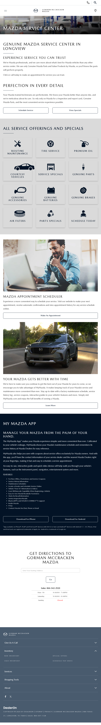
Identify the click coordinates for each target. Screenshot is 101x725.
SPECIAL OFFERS (60, 656)
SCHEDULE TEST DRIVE (63, 661)
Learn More (50, 405)
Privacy (48, 712)
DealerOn (29, 712)
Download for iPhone (25, 519)
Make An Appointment (50, 315)
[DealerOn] (10, 708)
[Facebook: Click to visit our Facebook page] (6, 697)
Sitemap (39, 712)
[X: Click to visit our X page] (11, 697)
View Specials (75, 110)
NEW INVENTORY (11, 656)
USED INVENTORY (12, 661)
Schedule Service (26, 110)
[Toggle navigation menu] (4, 10)
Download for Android (75, 519)
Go (50, 579)
